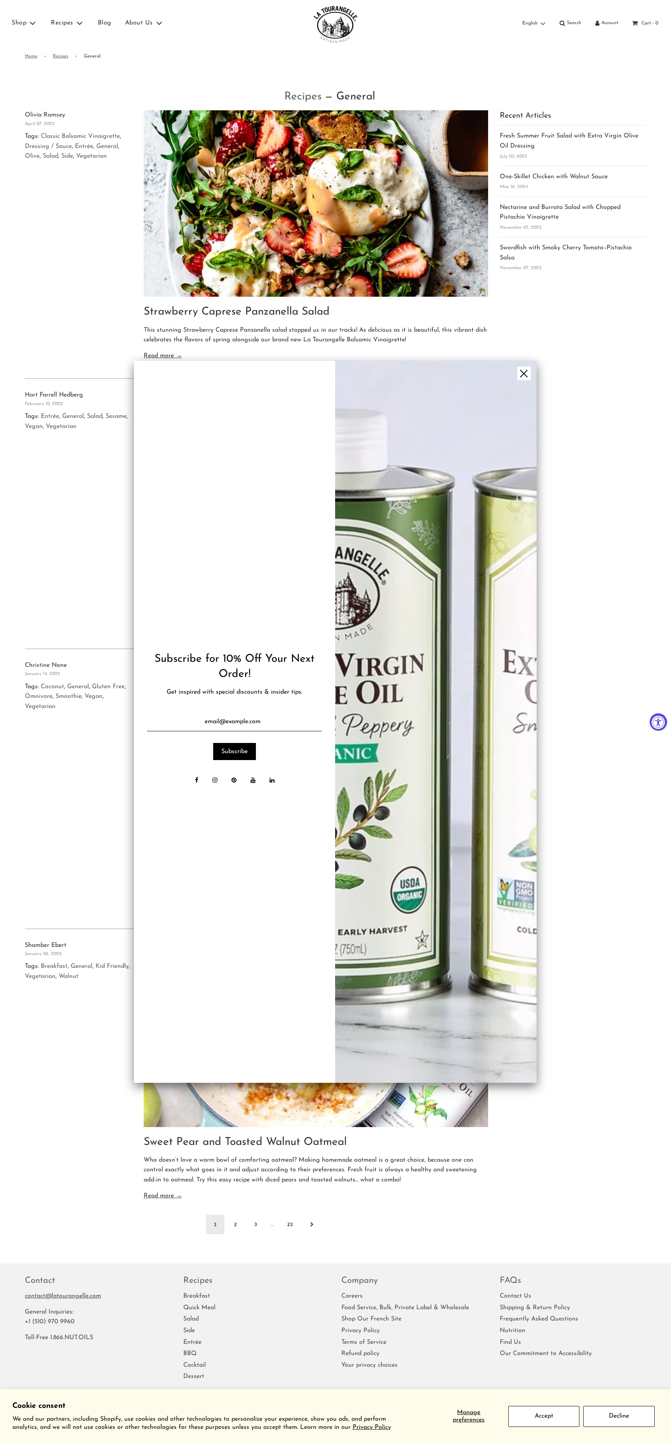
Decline (619, 1416)
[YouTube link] (252, 781)
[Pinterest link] (233, 781)
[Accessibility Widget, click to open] (658, 722)
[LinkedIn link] (272, 781)
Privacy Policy (372, 1427)
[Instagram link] (214, 781)
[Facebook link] (196, 781)
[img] (435, 722)
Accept (544, 1416)
